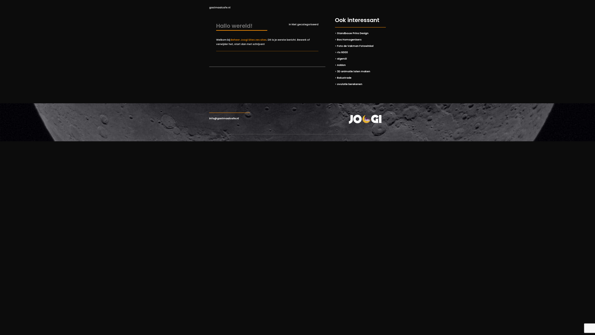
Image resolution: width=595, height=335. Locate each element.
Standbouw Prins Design (352, 33)
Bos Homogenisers (349, 39)
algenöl (342, 58)
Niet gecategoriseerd (305, 24)
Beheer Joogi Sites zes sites (249, 40)
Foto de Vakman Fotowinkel (355, 46)
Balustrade (344, 78)
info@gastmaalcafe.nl (224, 118)
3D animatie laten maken (353, 71)
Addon (341, 65)
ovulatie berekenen (349, 84)
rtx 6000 (342, 52)
